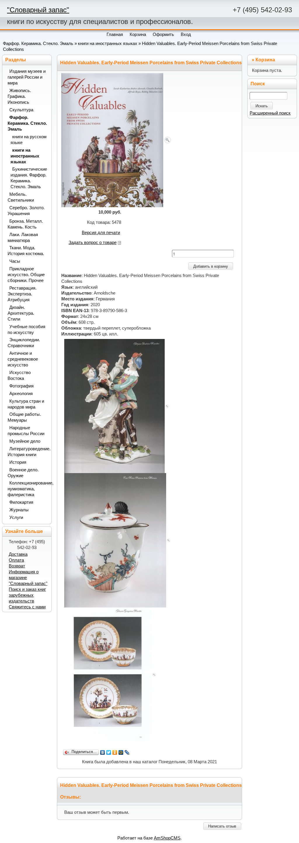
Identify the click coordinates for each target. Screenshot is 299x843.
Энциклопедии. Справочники (24, 342)
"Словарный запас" (38, 10)
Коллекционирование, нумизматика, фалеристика (27, 489)
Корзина (265, 59)
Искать (261, 106)
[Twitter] (109, 752)
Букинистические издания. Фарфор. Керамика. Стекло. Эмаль (29, 178)
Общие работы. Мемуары (24, 417)
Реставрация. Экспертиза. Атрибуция (22, 294)
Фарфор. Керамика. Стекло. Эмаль (38, 43)
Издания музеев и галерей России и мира (27, 77)
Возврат (17, 566)
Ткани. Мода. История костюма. (26, 250)
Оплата (16, 560)
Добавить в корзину (210, 266)
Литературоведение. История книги (27, 451)
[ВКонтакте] (103, 752)
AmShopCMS (167, 838)
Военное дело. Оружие (23, 473)
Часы (14, 261)
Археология (21, 393)
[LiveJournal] (127, 752)
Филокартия (21, 502)
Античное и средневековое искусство (23, 359)
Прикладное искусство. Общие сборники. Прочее (26, 274)
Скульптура (21, 110)
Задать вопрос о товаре (93, 242)
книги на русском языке (28, 139)
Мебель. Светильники (21, 197)
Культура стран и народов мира (26, 404)
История (17, 462)
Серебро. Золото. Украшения (26, 210)
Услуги (16, 517)
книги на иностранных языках (107, 43)
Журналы (19, 510)
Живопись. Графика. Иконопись (19, 96)
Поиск (258, 83)
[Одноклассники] (115, 752)
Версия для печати (101, 232)
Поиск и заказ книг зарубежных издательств (27, 595)
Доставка (18, 554)
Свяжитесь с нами (27, 607)
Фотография (21, 386)
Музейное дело (24, 441)
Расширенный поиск (270, 113)
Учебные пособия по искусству (26, 329)
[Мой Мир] (121, 752)
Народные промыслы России (26, 430)
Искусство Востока (19, 375)
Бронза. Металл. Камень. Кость (25, 224)
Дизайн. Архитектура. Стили (21, 313)
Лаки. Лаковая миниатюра (23, 237)
